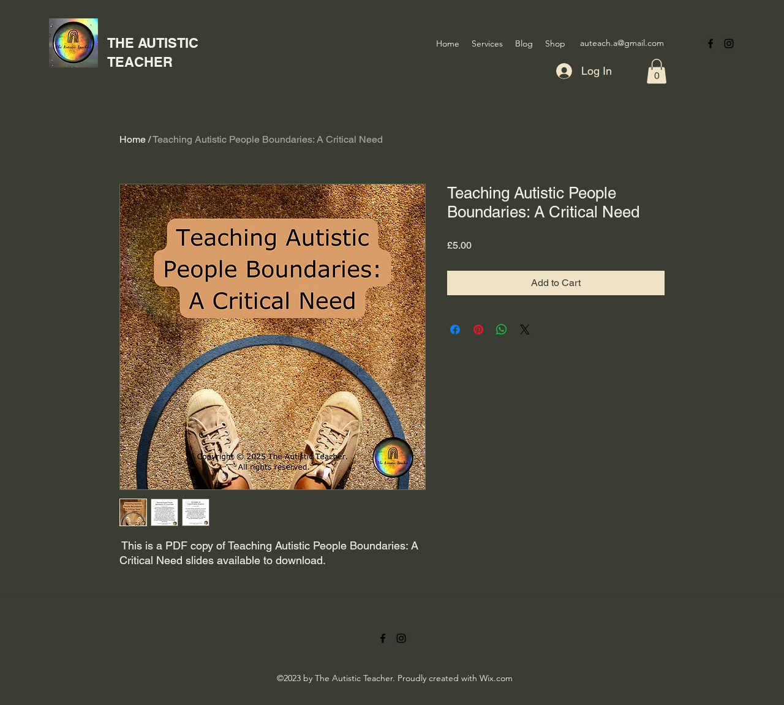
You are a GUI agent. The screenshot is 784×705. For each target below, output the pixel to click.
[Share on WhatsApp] (501, 329)
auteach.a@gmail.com (622, 42)
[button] (656, 71)
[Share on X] (525, 329)
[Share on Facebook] (455, 329)
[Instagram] (729, 43)
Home (132, 139)
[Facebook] (710, 43)
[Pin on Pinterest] (478, 329)
